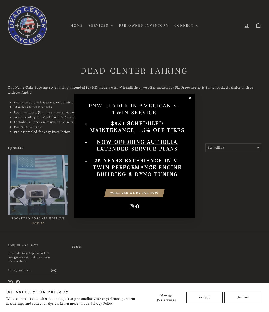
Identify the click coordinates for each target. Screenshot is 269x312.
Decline (243, 297)
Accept (204, 297)
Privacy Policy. (102, 303)
